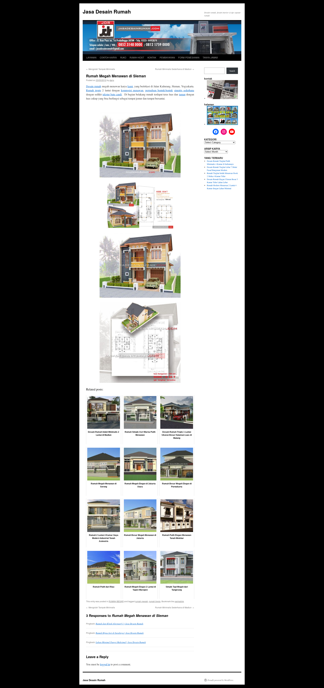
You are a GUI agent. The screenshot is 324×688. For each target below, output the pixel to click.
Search (232, 70)
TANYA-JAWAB (210, 57)
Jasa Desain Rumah (107, 11)
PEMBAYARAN (167, 57)
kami (130, 86)
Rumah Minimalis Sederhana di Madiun (174, 69)
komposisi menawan (132, 90)
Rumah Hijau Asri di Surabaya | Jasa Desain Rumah (120, 632)
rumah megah (141, 601)
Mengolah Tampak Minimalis (100, 69)
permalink (179, 601)
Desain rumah (93, 86)
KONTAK (151, 57)
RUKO (123, 57)
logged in (105, 664)
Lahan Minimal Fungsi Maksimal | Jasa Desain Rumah (121, 642)
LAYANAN (91, 57)
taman (182, 94)
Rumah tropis (93, 90)
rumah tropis (154, 601)
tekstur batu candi (112, 94)
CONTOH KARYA (108, 57)
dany (112, 80)
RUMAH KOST (137, 57)
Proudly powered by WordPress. (221, 680)
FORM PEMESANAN (188, 57)
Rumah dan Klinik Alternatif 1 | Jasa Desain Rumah (119, 623)
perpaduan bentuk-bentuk (159, 90)
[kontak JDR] (222, 98)
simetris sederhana (184, 90)
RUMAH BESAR (116, 601)
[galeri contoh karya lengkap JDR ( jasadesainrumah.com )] (222, 124)
